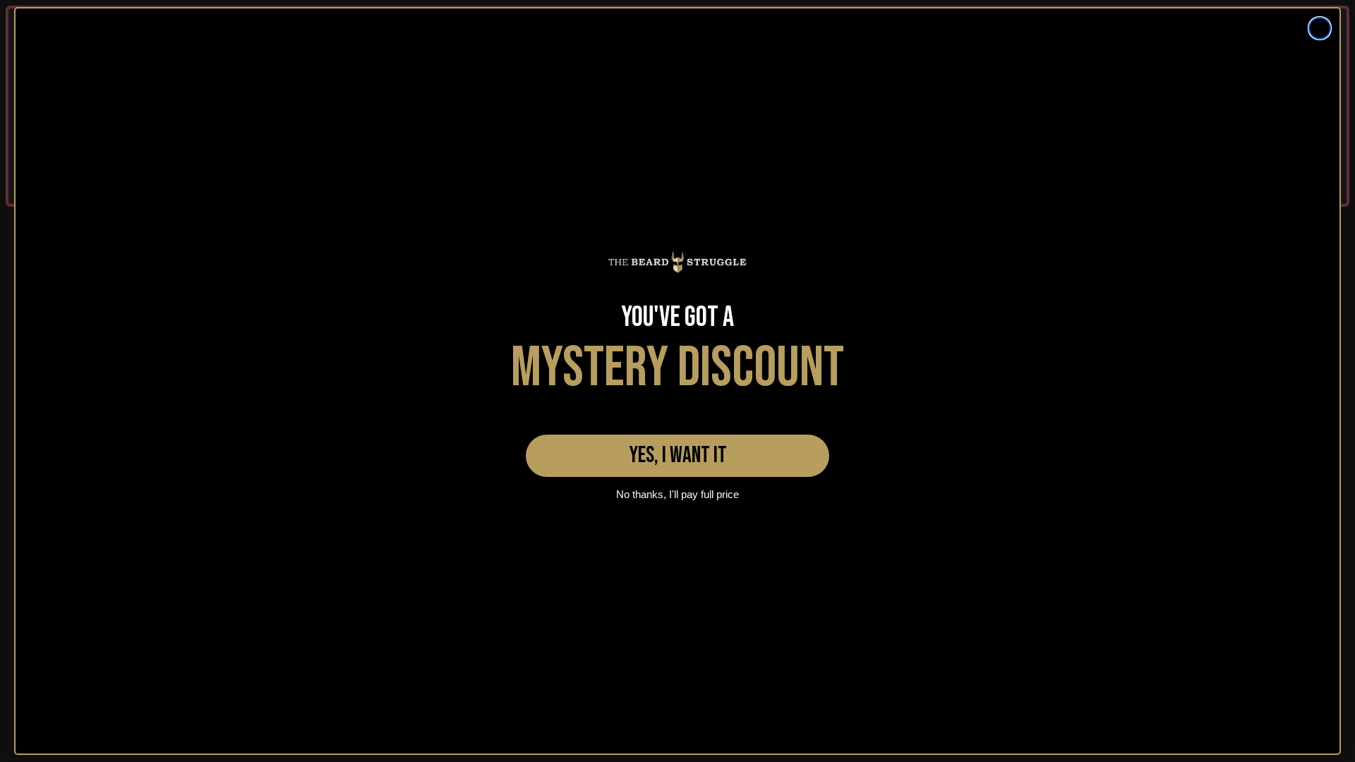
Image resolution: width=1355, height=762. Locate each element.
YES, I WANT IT (678, 455)
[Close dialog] (1319, 28)
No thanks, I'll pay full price (677, 494)
